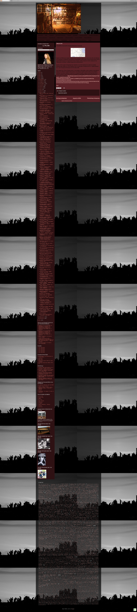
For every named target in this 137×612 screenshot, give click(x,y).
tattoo (45, 603)
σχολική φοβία (88, 575)
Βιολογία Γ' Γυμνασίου (88, 498)
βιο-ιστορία (67, 498)
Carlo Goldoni (46, 587)
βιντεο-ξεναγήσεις (60, 498)
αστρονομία (94, 495)
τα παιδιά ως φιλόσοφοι (56, 576)
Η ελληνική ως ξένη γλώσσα (42, 37)
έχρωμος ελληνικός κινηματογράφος (88, 524)
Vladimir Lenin (87, 603)
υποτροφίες (74, 578)
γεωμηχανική (55, 500)
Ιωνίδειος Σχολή (57, 534)
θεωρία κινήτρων (85, 528)
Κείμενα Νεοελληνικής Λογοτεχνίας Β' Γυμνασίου (49, 536)
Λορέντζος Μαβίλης (65, 545)
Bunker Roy (89, 586)
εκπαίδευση (81, 514)
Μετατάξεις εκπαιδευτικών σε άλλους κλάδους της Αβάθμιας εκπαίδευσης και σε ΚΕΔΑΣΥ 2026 (46, 370)
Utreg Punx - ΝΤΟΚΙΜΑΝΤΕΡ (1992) (46, 112)
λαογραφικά (76, 543)
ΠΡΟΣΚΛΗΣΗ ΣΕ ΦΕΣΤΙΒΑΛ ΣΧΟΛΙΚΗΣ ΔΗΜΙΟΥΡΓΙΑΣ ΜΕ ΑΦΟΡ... (45, 263)
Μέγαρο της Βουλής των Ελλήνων (60, 548)
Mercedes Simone (47, 596)
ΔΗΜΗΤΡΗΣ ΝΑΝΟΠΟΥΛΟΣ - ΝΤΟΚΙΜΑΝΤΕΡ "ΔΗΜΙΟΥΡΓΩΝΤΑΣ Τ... (46, 292)
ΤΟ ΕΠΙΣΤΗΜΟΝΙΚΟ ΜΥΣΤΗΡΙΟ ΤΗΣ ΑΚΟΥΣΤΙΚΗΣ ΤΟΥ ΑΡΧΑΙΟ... (45, 137)
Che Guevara (71, 587)
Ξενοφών (41, 558)
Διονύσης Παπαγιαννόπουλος (89, 510)
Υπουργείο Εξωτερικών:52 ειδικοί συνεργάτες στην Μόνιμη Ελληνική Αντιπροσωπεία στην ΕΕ (45, 373)
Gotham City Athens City (68, 591)
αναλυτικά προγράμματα (85, 486)
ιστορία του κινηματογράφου (71, 533)
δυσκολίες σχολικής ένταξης (75, 511)
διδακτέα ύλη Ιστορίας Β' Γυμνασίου (77, 509)
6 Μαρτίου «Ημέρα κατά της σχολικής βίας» (44, 270)
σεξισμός (42, 568)
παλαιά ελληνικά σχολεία (70, 561)
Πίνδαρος (71, 564)
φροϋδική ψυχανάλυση (73, 580)
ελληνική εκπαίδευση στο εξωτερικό (93, 519)
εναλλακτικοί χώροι (76, 521)
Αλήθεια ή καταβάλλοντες (81, 485)
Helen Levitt (74, 592)
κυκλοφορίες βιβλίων (83, 541)
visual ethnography (81, 603)
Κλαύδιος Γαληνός (56, 539)
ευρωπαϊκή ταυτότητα (55, 524)
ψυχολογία (44, 584)
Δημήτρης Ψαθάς (83, 506)
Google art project (60, 591)
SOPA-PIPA (63, 602)
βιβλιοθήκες (87, 497)
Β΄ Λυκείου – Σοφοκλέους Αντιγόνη (46, 232)
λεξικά (56, 544)
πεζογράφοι (45, 563)
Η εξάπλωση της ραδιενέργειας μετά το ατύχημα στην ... (46, 133)
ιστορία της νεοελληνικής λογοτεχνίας (61, 532)
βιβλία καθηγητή (80, 497)
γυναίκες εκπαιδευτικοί (45, 505)
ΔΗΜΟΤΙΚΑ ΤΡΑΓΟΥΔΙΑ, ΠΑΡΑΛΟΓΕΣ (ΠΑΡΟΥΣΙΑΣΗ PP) (45, 202)
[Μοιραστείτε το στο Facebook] (59, 88)
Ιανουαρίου (42, 318)
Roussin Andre (57, 601)
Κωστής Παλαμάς (63, 543)
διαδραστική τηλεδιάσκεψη (85, 507)
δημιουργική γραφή (46, 507)
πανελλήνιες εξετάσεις (85, 561)
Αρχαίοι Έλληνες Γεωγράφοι (78, 494)
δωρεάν (93, 511)
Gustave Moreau (53, 592)
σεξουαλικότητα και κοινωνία (49, 568)
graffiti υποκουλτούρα (82, 591)
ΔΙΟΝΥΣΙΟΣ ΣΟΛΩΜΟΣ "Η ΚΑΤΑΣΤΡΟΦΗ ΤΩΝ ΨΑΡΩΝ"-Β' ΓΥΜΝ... (46, 220)
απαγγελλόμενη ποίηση (56, 489)
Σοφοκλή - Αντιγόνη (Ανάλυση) (45, 236)
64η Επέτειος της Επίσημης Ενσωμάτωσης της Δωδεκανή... (45, 156)
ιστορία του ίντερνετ (62, 533)
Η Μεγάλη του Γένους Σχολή (80, 525)
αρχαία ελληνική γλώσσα (76, 492)
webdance (92, 603)
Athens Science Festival (43, 386)
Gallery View (54, 590)
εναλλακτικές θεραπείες (56, 521)
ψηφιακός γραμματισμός (51, 583)
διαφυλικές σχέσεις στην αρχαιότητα (56, 509)
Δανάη (84, 505)
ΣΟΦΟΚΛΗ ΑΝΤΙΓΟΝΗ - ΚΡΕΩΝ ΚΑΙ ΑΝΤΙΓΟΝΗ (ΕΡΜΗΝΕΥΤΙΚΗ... (45, 211)
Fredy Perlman (68, 589)
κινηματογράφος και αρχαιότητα (53, 538)
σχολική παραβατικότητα (80, 575)
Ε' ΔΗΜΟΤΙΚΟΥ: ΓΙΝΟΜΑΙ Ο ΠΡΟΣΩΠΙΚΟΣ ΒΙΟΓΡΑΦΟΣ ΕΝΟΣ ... (46, 169)
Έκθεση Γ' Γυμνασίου (56, 514)
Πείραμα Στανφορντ (51, 563)
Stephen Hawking (85, 602)
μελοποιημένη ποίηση (67, 549)
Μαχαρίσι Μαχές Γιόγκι (43, 548)
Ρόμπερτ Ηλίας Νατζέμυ (52, 567)
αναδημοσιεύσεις (61, 486)
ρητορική (46, 567)
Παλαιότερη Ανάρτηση (93, 98)
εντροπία (47, 522)
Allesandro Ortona (51, 585)
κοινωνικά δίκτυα (91, 539)
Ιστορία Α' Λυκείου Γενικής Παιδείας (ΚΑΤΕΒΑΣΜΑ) (45, 167)
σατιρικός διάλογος (86, 567)
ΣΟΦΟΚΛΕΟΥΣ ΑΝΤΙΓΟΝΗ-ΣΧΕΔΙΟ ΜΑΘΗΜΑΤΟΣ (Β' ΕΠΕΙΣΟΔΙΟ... (45, 231)
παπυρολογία (41, 562)
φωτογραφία (65, 581)
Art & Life (41, 396)
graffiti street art (91, 591)
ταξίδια (96, 576)
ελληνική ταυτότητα (43, 520)
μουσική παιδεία (86, 551)
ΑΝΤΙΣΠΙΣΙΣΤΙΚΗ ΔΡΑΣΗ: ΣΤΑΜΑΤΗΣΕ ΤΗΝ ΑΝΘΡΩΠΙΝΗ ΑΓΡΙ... (46, 276)
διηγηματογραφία (52, 510)
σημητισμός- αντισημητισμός (70, 568)
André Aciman (64, 585)
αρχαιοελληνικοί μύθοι (69, 494)
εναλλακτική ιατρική (67, 521)
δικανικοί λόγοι (76, 510)
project (94, 599)
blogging (79, 586)
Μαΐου (41, 89)
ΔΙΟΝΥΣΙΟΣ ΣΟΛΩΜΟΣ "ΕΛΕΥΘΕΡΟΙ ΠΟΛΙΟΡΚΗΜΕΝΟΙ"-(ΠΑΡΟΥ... (45, 217)
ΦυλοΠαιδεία (87, 580)
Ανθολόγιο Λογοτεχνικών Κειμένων (63, 487)
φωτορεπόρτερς (46, 582)
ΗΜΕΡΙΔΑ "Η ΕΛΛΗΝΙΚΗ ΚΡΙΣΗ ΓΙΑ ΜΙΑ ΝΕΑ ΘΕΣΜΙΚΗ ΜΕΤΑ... (46, 100)
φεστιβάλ (95, 578)
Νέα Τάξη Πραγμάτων (93, 553)
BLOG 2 (90, 40)
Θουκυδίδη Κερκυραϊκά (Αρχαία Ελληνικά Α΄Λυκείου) (45, 160)
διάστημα (44, 508)
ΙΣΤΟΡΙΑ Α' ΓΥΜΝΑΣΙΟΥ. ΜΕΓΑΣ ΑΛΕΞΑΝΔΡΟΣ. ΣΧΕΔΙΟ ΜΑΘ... (45, 174)
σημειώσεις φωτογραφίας (59, 568)
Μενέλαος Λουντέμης (76, 549)
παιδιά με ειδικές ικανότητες (44, 561)
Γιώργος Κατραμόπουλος (84, 501)
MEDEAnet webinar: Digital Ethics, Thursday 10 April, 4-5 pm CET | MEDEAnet (46, 388)
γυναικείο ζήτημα (68, 504)
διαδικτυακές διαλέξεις (76, 507)
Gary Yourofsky (64, 590)
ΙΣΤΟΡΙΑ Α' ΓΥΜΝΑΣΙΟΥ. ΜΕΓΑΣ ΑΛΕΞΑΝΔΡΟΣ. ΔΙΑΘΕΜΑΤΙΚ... (45, 176)
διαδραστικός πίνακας (94, 507)
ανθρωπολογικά (87, 487)
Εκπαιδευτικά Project (78, 37)
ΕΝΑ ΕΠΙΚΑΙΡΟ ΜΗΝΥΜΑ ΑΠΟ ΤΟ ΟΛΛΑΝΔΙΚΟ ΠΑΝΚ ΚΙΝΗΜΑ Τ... (45, 110)
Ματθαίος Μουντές (95, 547)
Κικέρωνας (71, 537)
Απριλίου (42, 90)
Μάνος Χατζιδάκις (47, 547)
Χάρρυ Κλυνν (67, 582)
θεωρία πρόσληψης (70, 529)
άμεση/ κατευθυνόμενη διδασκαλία (52, 486)
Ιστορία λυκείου (41, 531)
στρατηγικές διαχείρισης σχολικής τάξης (65, 570)
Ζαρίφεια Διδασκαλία (46, 525)
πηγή (57, 85)
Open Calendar (41, 400)
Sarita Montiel (87, 601)
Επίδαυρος (58, 522)
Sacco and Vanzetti (69, 601)
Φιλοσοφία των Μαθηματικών (64, 580)
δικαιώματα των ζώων (67, 510)
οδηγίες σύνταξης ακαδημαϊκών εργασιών (70, 558)
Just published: (42, 347)
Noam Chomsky (94, 597)
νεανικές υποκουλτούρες (43, 554)
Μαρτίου (41, 92)
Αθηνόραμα (40, 402)
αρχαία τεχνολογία (45, 494)
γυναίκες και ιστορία (67, 505)
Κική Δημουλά (77, 537)
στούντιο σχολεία (46, 570)
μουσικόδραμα (67, 552)
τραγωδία (42, 578)
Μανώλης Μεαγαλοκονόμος (63, 547)
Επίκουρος (69, 522)
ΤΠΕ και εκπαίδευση (94, 577)
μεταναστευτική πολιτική (53, 550)
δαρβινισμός (88, 505)
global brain (54, 591)
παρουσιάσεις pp (90, 562)
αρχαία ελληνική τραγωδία (70, 493)
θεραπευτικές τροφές (59, 528)
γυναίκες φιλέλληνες (78, 505)
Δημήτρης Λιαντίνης (51, 506)
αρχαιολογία (55, 495)
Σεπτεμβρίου (42, 83)
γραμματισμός (47, 503)
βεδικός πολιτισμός (50, 497)
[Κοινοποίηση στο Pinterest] (60, 88)
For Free (40, 399)
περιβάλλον (66, 563)
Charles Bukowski (58, 587)
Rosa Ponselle (44, 601)
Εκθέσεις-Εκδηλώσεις (55, 40)
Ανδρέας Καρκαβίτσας (53, 487)
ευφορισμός (70, 524)
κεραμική (65, 537)
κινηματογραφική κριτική (93, 537)
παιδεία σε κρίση (85, 560)
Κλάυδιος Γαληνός (62, 539)
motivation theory (57, 597)
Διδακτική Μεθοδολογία (89, 509)
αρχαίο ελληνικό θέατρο (59, 494)
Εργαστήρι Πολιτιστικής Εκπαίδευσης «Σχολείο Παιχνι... (46, 259)
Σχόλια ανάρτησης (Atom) (67, 100)
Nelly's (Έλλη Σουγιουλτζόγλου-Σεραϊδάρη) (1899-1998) (45, 315)
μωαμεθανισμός (67, 553)
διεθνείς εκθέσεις (45, 510)
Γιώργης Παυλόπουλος (60, 501)
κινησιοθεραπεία (41, 539)
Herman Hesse (86, 592)
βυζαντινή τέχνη (81, 499)
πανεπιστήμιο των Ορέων (94, 561)
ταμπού (92, 576)
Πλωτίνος (87, 564)
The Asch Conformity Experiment (52, 603)
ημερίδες (49, 526)
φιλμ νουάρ (85, 579)
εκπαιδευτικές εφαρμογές (91, 516)
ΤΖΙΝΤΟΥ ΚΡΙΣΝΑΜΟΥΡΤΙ (43, 117)
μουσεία (57, 551)
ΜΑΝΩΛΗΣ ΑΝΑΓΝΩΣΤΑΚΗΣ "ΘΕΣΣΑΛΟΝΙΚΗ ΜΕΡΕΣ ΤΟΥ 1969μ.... (46, 226)
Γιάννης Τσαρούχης (52, 501)
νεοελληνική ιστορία (57, 555)
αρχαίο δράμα (52, 494)
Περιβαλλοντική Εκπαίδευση (93, 35)
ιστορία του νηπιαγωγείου (81, 533)
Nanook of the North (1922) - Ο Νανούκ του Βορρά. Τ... (45, 149)
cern (50, 587)
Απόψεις (70, 40)
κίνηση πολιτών (94, 538)
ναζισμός (71, 553)
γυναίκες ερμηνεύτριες (55, 505)
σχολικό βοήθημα (94, 575)
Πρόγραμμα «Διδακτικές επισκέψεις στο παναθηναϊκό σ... (46, 158)
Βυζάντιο (93, 499)
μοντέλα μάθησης (47, 551)
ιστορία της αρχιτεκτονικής (58, 531)
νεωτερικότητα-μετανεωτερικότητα (91, 555)
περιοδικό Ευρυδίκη (58, 564)
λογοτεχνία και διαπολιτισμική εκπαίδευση (90, 544)
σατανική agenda (70, 567)
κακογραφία (88, 534)
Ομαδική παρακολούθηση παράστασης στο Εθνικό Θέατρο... (46, 108)
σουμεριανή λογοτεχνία (95, 568)
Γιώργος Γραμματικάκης (67, 501)
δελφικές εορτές (94, 505)
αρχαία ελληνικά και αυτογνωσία (65, 492)
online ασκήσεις (55, 598)
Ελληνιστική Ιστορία (69, 520)
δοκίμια (45, 511)
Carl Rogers (40, 587)
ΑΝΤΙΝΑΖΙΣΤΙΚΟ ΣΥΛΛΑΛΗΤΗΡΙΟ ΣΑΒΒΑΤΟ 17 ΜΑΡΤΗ (45, 278)
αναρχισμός (92, 486)
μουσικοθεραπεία (72, 552)
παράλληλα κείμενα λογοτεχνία (71, 562)
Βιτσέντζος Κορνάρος (42, 499)
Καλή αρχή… (41, 359)
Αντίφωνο (40, 403)
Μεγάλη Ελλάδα (50, 548)
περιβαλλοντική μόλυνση (85, 563)
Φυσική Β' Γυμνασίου (94, 580)
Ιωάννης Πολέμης (50, 534)
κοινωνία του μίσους (83, 539)
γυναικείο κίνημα (78, 504)
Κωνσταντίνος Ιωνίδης (50, 542)
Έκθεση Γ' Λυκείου (64, 514)
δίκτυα (82, 510)
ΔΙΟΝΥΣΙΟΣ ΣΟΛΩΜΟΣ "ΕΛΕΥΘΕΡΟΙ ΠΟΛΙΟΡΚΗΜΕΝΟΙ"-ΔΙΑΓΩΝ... (45, 204)
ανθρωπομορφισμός (94, 487)
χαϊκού (50, 582)
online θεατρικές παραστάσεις (80, 598)
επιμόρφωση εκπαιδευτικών (77, 522)
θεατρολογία (68, 527)
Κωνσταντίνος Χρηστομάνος (93, 542)
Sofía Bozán (58, 602)
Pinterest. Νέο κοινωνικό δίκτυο (46, 255)
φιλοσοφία (45, 580)
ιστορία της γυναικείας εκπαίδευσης (83, 531)
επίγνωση (52, 522)
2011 (40, 320)
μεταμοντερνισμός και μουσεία (86, 549)
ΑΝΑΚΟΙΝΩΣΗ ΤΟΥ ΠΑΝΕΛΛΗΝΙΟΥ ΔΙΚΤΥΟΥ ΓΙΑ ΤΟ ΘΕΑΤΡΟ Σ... (45, 265)
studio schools (96, 602)
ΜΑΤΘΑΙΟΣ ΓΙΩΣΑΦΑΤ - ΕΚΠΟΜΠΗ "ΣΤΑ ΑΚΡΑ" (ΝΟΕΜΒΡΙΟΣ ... (46, 283)
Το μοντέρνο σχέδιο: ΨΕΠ (44, 296)
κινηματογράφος (42, 538)
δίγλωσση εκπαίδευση (68, 509)
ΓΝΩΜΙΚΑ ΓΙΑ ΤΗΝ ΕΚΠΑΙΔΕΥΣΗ (45, 106)
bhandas (75, 586)
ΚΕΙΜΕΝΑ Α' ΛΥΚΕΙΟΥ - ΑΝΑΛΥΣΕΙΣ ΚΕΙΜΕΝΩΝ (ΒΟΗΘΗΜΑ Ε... (45, 207)
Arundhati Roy (54, 586)
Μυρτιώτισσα (53, 553)
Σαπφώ (65, 567)
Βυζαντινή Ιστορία (74, 499)
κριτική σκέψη (60, 541)
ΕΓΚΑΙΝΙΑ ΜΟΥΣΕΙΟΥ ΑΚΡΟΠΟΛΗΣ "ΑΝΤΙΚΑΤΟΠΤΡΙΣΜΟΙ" (45, 311)
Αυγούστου (42, 85)
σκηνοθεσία (82, 568)
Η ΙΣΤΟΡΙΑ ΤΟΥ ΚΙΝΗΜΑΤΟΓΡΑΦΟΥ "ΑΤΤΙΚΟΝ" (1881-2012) (45, 302)
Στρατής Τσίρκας (89, 570)
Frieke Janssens (94, 589)
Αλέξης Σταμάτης (73, 485)
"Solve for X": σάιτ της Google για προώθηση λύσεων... (45, 244)
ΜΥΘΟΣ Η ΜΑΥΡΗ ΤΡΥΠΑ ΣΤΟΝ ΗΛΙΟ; (45, 128)
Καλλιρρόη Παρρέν (94, 534)
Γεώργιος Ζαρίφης (77, 500)
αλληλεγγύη (88, 485)
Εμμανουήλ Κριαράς (95, 520)
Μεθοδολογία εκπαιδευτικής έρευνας (71, 548)
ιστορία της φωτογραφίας (43, 533)
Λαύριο (52, 544)
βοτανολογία (48, 499)
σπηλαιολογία (57, 569)
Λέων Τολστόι (75, 544)
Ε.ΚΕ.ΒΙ (40, 405)
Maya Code (41, 596)
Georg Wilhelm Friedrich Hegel (93, 590)
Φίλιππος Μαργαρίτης (79, 579)
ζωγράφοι (71, 525)
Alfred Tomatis (43, 585)
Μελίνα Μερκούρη (59, 549)
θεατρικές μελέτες (45, 527)
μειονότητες (40, 549)
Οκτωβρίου (42, 82)
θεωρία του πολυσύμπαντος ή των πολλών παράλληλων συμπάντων (84, 529)
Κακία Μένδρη (77, 534)
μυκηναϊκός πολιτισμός (46, 553)
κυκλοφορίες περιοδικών (92, 541)
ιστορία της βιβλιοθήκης (69, 531)
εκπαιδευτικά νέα (53, 516)
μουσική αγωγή (68, 551)
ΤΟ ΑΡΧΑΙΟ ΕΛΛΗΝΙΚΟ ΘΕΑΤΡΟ (44, 239)
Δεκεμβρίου (42, 79)
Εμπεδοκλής (48, 521)
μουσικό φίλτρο (60, 552)
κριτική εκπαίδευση (45, 541)
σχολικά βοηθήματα (68, 573)
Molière (52, 597)
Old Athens (49, 598)
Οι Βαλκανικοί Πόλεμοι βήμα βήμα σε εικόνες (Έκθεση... (46, 307)
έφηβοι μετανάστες (77, 524)
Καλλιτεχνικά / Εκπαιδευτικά (60, 35)
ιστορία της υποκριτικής (93, 532)
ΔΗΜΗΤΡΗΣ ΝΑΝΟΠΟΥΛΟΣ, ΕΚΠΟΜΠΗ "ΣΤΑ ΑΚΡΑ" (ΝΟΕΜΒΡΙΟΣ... (46, 287)
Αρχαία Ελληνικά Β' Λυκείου (80, 491)
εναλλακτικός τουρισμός (85, 521)
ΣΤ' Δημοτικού (79, 569)
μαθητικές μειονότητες (47, 546)
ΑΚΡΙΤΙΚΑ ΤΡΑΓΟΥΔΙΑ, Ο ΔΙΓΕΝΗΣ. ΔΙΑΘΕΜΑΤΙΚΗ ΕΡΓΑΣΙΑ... (45, 198)
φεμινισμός (89, 578)
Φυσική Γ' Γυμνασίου (42, 581)
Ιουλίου (41, 86)
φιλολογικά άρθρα (91, 579)
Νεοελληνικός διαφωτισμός (78, 555)
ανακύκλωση (68, 486)
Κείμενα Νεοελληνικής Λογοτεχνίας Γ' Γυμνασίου (84, 536)
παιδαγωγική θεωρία (74, 560)
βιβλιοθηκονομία (94, 497)
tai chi (41, 603)
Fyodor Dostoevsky (41, 590)
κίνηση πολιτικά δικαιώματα (85, 538)
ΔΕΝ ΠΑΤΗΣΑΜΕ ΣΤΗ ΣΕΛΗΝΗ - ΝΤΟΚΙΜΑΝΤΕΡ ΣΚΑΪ (44, 119)
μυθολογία (91, 552)
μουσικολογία (79, 552)
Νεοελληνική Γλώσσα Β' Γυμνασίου (91, 554)
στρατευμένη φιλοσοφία (53, 570)
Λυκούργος (82, 545)
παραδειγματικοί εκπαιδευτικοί (60, 562)
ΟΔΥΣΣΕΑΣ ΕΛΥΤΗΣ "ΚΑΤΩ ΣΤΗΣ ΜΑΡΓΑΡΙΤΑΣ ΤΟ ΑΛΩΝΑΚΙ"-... (45, 200)
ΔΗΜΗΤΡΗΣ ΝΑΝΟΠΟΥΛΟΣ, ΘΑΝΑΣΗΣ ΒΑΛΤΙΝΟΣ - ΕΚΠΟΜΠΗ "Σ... (45, 289)
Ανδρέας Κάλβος (46, 487)
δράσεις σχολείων (65, 511)
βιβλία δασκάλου (71, 497)
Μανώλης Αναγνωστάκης (55, 547)
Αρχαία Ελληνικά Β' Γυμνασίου (66, 491)
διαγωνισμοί (68, 507)
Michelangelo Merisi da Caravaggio (44, 597)
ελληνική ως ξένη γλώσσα (51, 520)
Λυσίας (93, 545)
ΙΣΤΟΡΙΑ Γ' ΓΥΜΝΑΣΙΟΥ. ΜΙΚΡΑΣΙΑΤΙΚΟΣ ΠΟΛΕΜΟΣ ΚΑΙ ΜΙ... (46, 171)
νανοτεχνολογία (77, 553)
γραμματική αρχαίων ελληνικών (81, 502)
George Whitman (48, 591)
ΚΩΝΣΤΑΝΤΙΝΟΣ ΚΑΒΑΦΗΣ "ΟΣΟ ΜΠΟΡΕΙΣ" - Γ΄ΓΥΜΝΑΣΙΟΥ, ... (45, 215)
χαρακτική (61, 582)
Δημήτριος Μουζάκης (90, 506)
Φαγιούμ (79, 578)
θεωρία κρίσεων (92, 528)
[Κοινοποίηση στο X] (58, 88)
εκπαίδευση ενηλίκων (95, 514)
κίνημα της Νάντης (85, 537)
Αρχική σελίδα (40, 35)
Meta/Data (62, 596)
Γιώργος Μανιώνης (91, 501)
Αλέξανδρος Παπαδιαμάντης (64, 485)
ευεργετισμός (41, 524)
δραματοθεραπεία (57, 511)
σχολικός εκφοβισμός (42, 576)
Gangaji (59, 590)
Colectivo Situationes (88, 587)
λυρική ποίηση (87, 545)
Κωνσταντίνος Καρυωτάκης (76, 542)
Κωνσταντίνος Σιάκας (85, 542)
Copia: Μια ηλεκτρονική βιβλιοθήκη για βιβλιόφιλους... (46, 248)
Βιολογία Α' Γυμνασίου (79, 498)
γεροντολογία (50, 500)
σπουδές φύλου (66, 569)
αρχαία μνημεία (92, 493)
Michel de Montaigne (86, 596)
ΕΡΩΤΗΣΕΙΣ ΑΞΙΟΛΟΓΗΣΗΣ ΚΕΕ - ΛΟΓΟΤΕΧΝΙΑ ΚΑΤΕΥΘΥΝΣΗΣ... (45, 147)
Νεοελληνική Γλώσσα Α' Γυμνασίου (77, 554)
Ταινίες (46, 35)
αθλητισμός (72, 484)
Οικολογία (69, 35)
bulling (84, 586)
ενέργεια (91, 521)
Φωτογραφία (75, 35)
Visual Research (64, 40)
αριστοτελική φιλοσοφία (64, 490)
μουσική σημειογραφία (94, 551)
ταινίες (62, 576)
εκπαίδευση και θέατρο (59, 515)
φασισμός (83, 578)
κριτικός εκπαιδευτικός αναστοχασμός (71, 541)
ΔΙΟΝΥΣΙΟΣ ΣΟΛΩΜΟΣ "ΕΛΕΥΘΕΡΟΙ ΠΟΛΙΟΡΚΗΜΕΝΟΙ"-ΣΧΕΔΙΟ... (45, 229)
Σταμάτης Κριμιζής (87, 569)
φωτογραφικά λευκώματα (87, 581)
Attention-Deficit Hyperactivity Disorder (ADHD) (65, 586)
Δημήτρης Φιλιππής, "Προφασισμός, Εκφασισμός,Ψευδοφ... (46, 98)
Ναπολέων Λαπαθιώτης (84, 553)
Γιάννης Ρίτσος (44, 501)
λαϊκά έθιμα (70, 543)
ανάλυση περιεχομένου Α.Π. (76, 486)
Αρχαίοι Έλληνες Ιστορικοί (88, 494)
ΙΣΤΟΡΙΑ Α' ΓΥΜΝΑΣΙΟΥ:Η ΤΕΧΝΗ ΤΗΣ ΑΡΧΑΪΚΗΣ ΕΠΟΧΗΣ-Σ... (46, 178)
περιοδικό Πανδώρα (65, 564)
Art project (86, 585)
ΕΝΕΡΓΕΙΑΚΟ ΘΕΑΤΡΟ (43, 125)
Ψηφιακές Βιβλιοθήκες (88, 37)
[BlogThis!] (57, 88)
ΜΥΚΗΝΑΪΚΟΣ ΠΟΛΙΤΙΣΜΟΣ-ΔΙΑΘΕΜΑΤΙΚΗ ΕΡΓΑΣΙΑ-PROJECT (46, 185)
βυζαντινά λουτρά (66, 499)
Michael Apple (68, 596)
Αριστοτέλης (48, 490)
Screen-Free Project (94, 601)
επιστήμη (96, 522)
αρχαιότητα (62, 495)
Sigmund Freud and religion (50, 602)
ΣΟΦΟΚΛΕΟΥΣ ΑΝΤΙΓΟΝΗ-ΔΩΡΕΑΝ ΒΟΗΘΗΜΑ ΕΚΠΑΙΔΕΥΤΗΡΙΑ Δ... (45, 238)
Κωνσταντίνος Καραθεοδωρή (67, 542)
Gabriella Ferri (48, 590)
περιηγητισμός (46, 564)
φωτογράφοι (94, 581)
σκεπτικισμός (77, 568)
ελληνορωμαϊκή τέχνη (77, 520)
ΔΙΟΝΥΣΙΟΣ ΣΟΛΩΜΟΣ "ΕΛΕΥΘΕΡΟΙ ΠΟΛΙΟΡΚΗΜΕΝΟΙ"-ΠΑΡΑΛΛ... (45, 209)
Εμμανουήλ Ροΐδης (42, 521)
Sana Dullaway (81, 601)
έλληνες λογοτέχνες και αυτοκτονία (70, 519)
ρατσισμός (81, 566)
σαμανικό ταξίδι (60, 567)
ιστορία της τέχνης (83, 532)
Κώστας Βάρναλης (48, 543)
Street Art (48, 40)
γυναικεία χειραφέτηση (60, 504)
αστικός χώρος (88, 495)
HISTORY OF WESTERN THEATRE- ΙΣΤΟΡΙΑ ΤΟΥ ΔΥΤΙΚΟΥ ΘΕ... (45, 139)
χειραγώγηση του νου (78, 582)
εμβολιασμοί (89, 520)
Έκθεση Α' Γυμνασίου (82, 513)
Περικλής (51, 564)
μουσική (62, 551)
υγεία (59, 578)
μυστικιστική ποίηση (60, 553)
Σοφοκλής (51, 569)
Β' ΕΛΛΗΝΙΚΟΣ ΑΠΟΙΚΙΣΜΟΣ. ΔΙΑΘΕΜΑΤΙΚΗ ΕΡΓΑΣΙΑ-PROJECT (45, 182)
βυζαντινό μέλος (88, 499)
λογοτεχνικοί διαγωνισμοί (57, 545)
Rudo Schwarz (63, 601)
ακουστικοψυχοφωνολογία (43, 485)
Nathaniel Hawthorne (84, 597)
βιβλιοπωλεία (54, 498)
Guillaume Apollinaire (45, 592)
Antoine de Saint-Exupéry (79, 585)
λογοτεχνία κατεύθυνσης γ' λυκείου (45, 545)
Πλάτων (75, 564)
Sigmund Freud (41, 602)
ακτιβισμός (56, 485)
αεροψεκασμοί (53, 484)
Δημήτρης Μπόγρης (60, 506)
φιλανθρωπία (49, 579)
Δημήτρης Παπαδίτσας (76, 506)
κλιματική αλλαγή (75, 539)
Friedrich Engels (81, 589)
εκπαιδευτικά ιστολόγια (43, 516)
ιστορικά (88, 533)
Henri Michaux (80, 592)
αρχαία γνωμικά (78, 490)
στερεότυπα (40, 570)
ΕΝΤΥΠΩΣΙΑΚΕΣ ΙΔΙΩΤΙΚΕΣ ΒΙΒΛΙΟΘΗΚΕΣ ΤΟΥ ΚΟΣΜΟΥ (44, 300)
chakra (53, 587)
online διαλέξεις (63, 598)
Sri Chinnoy (79, 602)
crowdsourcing (95, 587)
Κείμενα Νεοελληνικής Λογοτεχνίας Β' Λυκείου (67, 536)
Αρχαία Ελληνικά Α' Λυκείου (51, 491)
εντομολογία (41, 522)
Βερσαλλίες (57, 497)
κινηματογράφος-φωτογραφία (74, 538)
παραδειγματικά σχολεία (49, 562)
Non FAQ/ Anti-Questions (42, 598)
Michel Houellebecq (94, 596)
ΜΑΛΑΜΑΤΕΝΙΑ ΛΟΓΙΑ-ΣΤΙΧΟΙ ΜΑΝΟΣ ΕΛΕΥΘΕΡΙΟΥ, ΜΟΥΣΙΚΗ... (45, 274)
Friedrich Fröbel (88, 589)
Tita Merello (69, 603)
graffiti (75, 591)
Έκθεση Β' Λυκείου (48, 514)
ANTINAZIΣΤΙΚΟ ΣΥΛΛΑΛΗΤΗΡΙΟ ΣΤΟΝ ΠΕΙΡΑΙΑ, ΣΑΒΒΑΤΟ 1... (46, 154)
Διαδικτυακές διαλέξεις (69, 37)
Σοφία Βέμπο (45, 569)
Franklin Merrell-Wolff (53, 589)
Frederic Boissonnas (62, 589)
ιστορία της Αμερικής (48, 531)
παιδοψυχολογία (61, 561)
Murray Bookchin (68, 597)
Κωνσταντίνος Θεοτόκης (42, 542)
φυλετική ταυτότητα (81, 580)
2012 (40, 78)
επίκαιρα (63, 522)
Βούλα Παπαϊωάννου (59, 499)
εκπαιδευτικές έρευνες (80, 516)
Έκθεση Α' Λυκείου (91, 513)
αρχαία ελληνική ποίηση (60, 493)
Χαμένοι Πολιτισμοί (56, 582)
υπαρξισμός (63, 578)
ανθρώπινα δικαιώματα (74, 487)
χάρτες (71, 582)
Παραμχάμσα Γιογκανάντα (81, 562)
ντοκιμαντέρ (69, 557)
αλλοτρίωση (96, 485)
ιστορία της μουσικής (49, 532)
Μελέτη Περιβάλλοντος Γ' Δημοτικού (49, 549)
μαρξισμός (83, 547)
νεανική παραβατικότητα (53, 554)
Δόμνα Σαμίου (51, 511)
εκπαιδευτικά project (61, 516)
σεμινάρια (96, 567)
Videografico (74, 603)
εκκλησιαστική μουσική (74, 514)
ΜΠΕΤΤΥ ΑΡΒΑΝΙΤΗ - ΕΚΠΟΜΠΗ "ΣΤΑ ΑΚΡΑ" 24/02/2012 (45, 285)
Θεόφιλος (45, 528)
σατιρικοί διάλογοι (77, 567)
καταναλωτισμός (85, 535)
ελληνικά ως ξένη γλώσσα (81, 519)
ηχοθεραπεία (74, 526)
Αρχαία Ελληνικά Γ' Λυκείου (52, 492)
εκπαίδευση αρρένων (88, 514)
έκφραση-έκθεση (83, 517)
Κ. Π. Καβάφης (69, 534)
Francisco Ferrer (45, 589)
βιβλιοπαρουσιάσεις (43, 498)
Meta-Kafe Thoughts (55, 596)
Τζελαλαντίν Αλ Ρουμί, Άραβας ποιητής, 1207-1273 (45, 272)
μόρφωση (53, 551)
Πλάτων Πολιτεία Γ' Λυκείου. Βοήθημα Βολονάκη (45, 143)
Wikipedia (97, 603)
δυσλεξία (83, 511)
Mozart (63, 597)
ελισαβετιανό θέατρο (46, 519)
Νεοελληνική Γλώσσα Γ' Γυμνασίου (44, 555)
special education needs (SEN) (71, 602)
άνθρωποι (82, 487)
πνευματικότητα (93, 564)
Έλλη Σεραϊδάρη (53, 519)
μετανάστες (95, 549)
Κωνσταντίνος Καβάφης (58, 542)
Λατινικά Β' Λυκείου (88, 543)
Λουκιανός (77, 545)
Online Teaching (96, 598)
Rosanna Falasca (50, 601)
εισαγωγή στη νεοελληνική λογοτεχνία (49, 513)
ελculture (40, 406)
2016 (40, 72)
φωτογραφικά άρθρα (79, 581)
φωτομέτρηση (40, 582)
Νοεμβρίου (42, 80)
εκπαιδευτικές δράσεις (70, 516)
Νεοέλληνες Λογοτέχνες (63, 554)
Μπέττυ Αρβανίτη (85, 552)
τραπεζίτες (47, 578)
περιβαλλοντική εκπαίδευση (75, 563)
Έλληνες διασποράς (60, 519)
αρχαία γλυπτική (72, 490)
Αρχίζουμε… (41, 358)
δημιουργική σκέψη (53, 507)
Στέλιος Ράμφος (94, 569)
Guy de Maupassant (60, 592)
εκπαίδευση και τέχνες (83, 515)
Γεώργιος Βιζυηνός (68, 500)
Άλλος (93, 485)
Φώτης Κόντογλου (59, 581)
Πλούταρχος (82, 564)
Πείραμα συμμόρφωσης (59, 563)
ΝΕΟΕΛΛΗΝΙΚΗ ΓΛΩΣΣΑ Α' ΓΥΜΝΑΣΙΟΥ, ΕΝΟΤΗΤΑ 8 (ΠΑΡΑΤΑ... (46, 193)
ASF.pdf (40, 390)
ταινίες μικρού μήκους (71, 576)
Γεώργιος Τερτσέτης (84, 500)
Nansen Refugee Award (76, 597)
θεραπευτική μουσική (68, 528)
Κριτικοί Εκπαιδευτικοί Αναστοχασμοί (80, 40)
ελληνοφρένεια (84, 520)
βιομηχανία (95, 498)
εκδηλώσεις (59, 513)
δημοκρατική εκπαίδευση (61, 507)
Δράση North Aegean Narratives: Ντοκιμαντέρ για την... (45, 254)
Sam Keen (75, 601)
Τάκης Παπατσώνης (87, 576)
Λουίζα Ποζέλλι (71, 545)
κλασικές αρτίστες (49, 539)
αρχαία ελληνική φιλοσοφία (82, 493)
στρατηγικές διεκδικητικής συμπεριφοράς (79, 570)
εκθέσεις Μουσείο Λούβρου (73, 513)
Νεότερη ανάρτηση (61, 98)
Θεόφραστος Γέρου (51, 528)
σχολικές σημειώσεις (50, 575)
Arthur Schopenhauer (47, 586)
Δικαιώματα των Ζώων (83, 35)
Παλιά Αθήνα (77, 561)
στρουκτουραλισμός (95, 570)
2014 (40, 75)
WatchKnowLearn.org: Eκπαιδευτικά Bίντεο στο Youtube (46, 250)
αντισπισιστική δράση (57, 488)
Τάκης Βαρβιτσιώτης (80, 576)
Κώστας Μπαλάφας (56, 543)
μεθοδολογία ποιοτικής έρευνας (83, 548)
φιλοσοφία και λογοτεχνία (55, 580)
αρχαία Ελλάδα (85, 490)
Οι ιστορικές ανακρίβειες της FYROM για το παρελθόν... (45, 152)
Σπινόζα (61, 569)
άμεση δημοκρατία (42, 486)
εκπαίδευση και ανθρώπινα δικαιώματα (47, 515)
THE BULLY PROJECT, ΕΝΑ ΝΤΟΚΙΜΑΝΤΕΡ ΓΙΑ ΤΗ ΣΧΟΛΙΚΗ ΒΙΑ (46, 127)
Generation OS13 (71, 590)
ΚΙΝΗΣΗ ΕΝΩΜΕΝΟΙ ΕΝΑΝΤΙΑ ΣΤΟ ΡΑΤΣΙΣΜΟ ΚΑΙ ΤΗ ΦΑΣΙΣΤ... (45, 123)
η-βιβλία (89, 525)
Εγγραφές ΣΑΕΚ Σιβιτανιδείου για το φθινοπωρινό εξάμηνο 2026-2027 (46, 368)
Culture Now (41, 397)
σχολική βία (64, 575)
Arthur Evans (92, 585)
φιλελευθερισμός (65, 579)
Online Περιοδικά (60, 37)
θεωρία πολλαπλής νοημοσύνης (60, 529)
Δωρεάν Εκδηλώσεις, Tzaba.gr (44, 404)
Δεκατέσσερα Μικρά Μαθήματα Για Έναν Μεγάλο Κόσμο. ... (45, 105)
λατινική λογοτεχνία (46, 544)
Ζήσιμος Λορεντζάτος (54, 525)
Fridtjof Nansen (74, 589)
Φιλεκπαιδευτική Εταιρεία (57, 579)
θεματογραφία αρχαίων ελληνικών (88, 527)
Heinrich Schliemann (67, 592)
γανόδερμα (45, 500)
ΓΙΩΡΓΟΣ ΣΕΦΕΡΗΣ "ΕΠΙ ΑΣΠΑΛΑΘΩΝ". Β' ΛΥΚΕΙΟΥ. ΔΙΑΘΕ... (46, 180)
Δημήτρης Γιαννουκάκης (42, 506)
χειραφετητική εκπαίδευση (87, 582)
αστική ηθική (82, 495)
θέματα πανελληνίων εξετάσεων (76, 527)
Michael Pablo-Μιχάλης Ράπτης (76, 596)
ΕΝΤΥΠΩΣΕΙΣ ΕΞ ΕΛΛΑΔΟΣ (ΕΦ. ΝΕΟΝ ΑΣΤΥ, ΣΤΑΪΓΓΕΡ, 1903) (46, 309)
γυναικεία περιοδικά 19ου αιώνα (49, 504)
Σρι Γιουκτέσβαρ (72, 569)
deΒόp (40, 398)
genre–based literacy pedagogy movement (81, 590)
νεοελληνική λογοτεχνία (68, 555)
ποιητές (40, 565)
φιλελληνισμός (72, 579)
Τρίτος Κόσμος (53, 578)
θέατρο (61, 527)
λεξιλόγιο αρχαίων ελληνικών (66, 544)
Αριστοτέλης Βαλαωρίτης (55, 490)
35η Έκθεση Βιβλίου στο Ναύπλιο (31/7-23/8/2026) (45, 343)
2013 (40, 76)
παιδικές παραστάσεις (54, 561)
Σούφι (40, 569)
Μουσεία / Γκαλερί (41, 40)
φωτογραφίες (71, 581)
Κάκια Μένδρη (83, 534)
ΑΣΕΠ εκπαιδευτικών (75, 495)
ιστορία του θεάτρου (54, 533)
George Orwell (42, 591)
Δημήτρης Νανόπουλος (67, 506)
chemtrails (76, 587)
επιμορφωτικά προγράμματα (89, 522)
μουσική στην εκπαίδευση (42, 552)
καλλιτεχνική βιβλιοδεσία (52, 535)
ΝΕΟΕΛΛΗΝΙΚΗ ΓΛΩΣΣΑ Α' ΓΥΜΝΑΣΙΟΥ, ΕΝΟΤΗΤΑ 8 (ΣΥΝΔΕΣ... (46, 191)
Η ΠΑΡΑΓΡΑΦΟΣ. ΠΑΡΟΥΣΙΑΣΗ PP (45, 141)
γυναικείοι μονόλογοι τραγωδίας (88, 504)
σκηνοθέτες (88, 568)
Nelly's (90, 597)
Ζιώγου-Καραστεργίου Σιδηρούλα (63, 525)
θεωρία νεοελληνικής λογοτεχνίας (49, 529)
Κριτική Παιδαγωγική (53, 541)
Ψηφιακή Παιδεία (46, 6)
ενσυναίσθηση (96, 521)
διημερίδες (59, 510)
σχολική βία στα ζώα (71, 575)
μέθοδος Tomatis (93, 548)
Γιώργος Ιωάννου (76, 501)
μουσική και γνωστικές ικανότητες (77, 551)
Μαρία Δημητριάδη (71, 547)
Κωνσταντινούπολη (41, 543)
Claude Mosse (81, 587)
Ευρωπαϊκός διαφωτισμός (63, 524)
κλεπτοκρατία (69, 539)
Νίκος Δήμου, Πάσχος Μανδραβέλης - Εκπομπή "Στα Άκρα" (46, 281)
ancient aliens (58, 585)
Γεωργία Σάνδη (61, 500)
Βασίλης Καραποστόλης (42, 497)
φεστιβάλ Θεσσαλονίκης (42, 579)
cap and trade (95, 586)
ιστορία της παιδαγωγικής (73, 532)
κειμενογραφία (59, 537)
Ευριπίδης (47, 524)
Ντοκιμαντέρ (51, 35)
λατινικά (81, 543)
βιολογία (72, 498)
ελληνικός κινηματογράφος (60, 520)
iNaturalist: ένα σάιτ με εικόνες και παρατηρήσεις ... (46, 241)
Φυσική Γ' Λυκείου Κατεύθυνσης (51, 581)
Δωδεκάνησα (88, 511)
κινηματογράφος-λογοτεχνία (64, 538)
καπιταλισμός (78, 535)
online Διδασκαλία (70, 598)
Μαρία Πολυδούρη (77, 547)
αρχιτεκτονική (67, 495)
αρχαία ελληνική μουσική (50, 493)
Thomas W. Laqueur (62, 603)
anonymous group (70, 585)
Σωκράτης (49, 576)
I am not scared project (93, 592)
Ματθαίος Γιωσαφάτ (89, 547)
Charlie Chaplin (65, 587)
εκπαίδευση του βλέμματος (93, 515)
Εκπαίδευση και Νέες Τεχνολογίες (71, 515)
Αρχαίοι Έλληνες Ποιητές (47, 495)
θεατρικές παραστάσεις (54, 527)
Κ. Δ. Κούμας (63, 534)
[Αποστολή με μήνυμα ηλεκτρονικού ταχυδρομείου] (56, 88)
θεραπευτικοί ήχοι (78, 528)
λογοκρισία (80, 544)
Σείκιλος (91, 567)
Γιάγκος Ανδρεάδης (92, 500)
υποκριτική (68, 578)
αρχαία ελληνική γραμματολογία (88, 492)
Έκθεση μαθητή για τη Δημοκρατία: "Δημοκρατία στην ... (46, 96)
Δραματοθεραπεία (52, 37)
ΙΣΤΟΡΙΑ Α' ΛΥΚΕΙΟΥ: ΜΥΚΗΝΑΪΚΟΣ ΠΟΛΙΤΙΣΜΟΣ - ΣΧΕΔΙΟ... (45, 187)
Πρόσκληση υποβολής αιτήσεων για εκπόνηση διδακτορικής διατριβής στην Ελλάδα (45, 379)
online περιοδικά (89, 598)
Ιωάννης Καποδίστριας (43, 534)
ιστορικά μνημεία (95, 533)
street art (90, 602)
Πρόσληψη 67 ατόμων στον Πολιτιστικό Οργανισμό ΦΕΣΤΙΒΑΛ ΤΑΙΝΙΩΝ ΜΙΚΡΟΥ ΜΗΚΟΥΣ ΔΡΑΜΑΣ (46, 376)
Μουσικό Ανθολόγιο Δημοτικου (52, 552)
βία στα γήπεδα (63, 497)
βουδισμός (53, 499)
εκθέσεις (65, 513)
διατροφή (81, 508)
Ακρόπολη (52, 485)
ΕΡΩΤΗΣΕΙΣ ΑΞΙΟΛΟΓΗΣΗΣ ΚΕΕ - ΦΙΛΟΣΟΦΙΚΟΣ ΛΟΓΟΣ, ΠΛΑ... (45, 145)
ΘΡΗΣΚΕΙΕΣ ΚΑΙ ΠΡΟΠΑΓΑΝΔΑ (44, 293)
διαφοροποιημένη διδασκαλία (44, 509)
